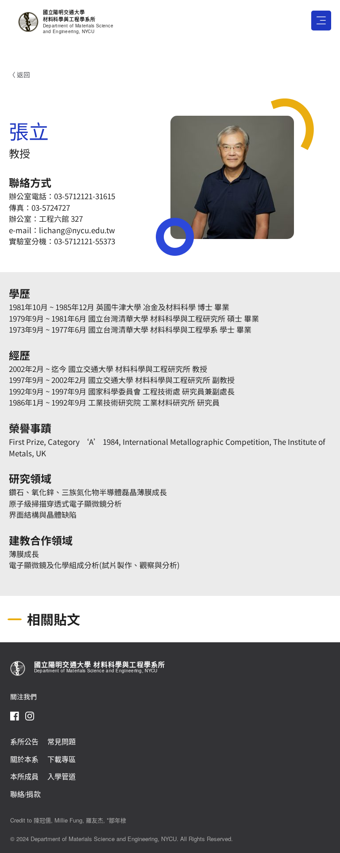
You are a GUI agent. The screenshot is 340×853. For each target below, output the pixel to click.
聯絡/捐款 (25, 794)
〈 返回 (19, 74)
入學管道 (61, 777)
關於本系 (24, 759)
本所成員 (24, 777)
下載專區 (61, 759)
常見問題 (61, 742)
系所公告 (24, 742)
